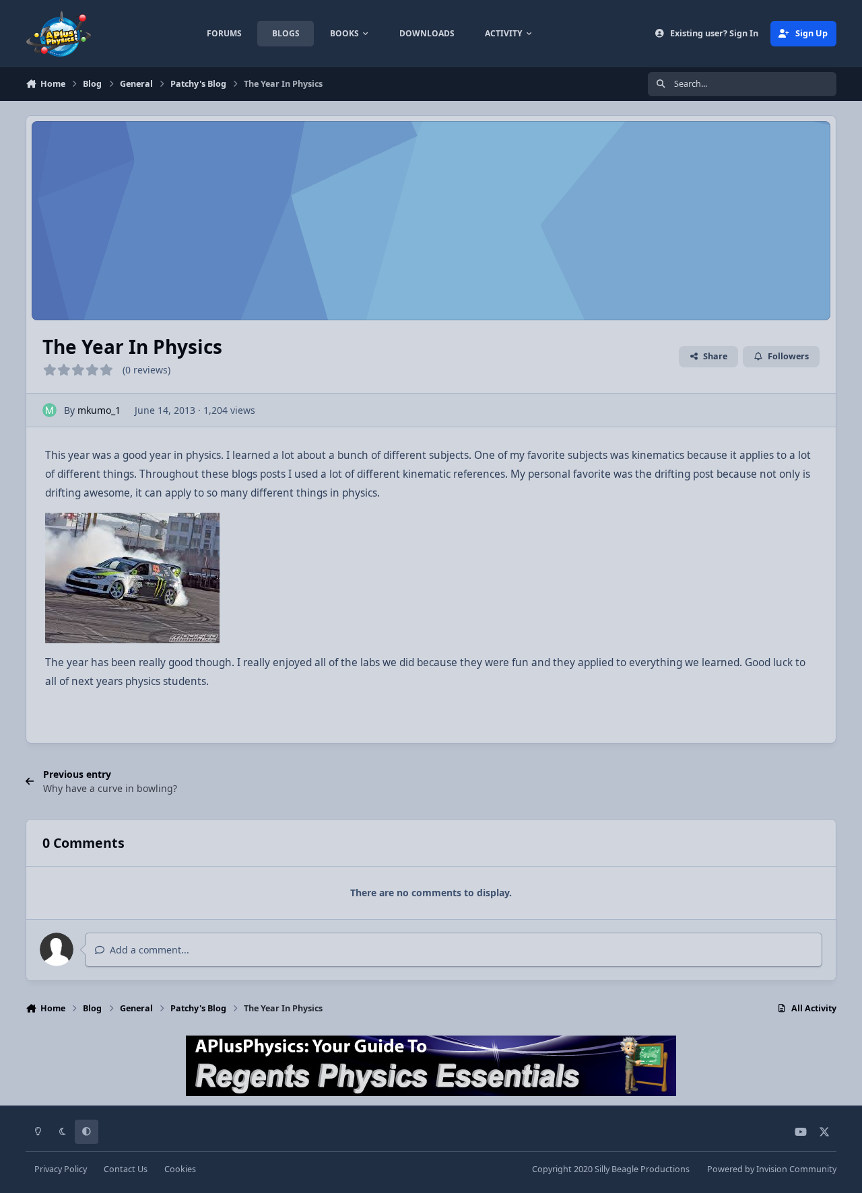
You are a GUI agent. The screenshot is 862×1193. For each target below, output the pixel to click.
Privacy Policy (60, 1169)
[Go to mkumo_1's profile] (49, 410)
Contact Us (125, 1169)
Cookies (180, 1169)
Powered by (771, 1169)
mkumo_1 (99, 410)
